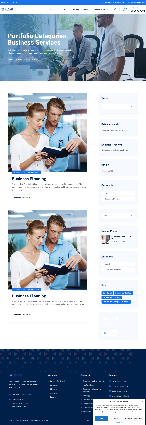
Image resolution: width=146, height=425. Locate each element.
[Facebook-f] (11, 2)
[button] (142, 401)
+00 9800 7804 (137, 11)
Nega (116, 418)
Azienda (51, 9)
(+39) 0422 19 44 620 (120, 386)
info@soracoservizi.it (119, 391)
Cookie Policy (119, 422)
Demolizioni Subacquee (111, 297)
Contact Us (108, 333)
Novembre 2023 (107, 171)
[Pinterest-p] (19, 2)
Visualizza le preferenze (133, 418)
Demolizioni (107, 293)
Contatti (63, 9)
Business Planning (29, 178)
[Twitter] (13, 2)
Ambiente (53, 393)
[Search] (133, 215)
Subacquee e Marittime (111, 199)
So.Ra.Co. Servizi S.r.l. (57, 381)
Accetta (101, 418)
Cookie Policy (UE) (100, 9)
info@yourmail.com (138, 2)
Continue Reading (21, 197)
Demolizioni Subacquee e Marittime (114, 130)
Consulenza (54, 385)
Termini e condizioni (80, 9)
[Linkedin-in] (16, 2)
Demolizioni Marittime (123, 293)
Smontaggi (86, 396)
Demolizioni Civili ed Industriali (93, 381)
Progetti (106, 193)
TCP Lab (44, 421)
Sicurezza (53, 389)
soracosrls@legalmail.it (120, 396)
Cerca (105, 98)
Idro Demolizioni (88, 385)
